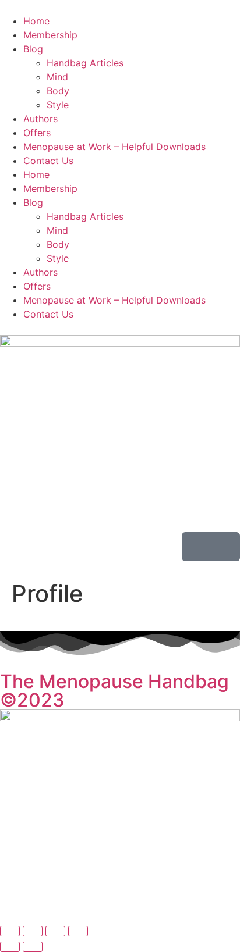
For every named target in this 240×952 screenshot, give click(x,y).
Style (58, 104)
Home (36, 21)
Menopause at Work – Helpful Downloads (114, 146)
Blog (33, 49)
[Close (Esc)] (78, 931)
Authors (40, 118)
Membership (50, 35)
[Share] (55, 931)
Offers (37, 132)
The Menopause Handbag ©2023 (114, 690)
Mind (57, 77)
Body (58, 91)
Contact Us (48, 160)
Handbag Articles (85, 63)
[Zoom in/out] (10, 931)
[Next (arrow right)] (33, 947)
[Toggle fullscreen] (33, 931)
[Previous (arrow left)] (10, 947)
